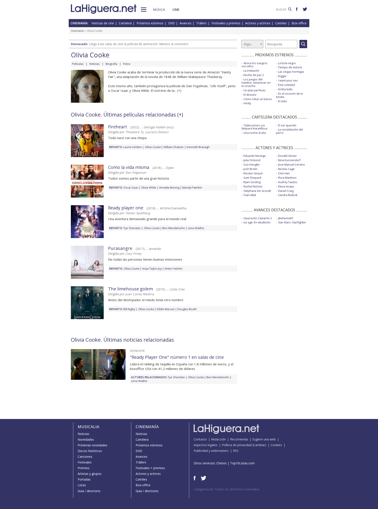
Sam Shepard (252, 178)
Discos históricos (90, 451)
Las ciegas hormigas (291, 72)
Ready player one (125, 208)
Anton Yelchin (173, 268)
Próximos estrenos (149, 23)
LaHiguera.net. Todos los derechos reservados (227, 489)
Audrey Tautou (287, 182)
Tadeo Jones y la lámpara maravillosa (254, 127)
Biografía (111, 64)
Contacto (200, 439)
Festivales (85, 462)
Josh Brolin (250, 169)
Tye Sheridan (132, 228)
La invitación (251, 70)
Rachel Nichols (252, 186)
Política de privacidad (237, 445)
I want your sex (288, 80)
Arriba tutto (285, 89)
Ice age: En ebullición (257, 222)
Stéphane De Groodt (257, 191)
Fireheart (117, 127)
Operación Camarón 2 (257, 218)
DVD (171, 23)
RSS (235, 451)
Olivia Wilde (148, 187)
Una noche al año (254, 133)
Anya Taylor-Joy (152, 268)
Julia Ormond (251, 160)
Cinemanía (77, 31)
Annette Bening (169, 187)
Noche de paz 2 (253, 75)
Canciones (85, 456)
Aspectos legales (205, 445)
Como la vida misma (128, 167)
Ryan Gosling (252, 182)
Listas (82, 485)
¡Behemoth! (285, 218)
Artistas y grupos (90, 474)
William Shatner (173, 147)
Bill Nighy (129, 309)
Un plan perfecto (254, 90)
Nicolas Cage (286, 169)
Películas (78, 64)
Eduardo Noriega (254, 156)
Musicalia (88, 426)
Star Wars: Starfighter (292, 222)
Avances (185, 23)
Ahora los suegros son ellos (255, 64)
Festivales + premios (150, 468)
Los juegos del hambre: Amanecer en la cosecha (256, 82)
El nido (282, 101)
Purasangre (120, 248)
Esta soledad (286, 85)
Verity (247, 103)
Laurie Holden (132, 147)
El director (250, 95)
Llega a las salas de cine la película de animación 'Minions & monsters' (139, 44)
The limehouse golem (130, 289)
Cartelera (125, 23)
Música (159, 9)
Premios (83, 468)
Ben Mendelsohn (173, 228)
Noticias (94, 64)
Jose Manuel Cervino (291, 164)
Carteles (281, 23)
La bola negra (287, 63)
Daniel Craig (286, 191)
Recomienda (239, 439)
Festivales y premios (226, 23)
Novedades (86, 439)
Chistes (221, 463)
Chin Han (284, 173)
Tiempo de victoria (290, 67)
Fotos (126, 64)
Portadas (84, 479)
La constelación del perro (289, 131)
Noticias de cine (102, 23)
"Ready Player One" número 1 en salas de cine (177, 357)
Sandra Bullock (288, 195)
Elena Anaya (286, 186)
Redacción (218, 439)
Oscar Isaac (130, 187)
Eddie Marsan (166, 309)
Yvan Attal (249, 195)
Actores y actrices (257, 23)
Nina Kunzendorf (289, 160)
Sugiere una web (264, 439)
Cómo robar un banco (257, 99)
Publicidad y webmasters (211, 451)
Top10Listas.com (242, 463)
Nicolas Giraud (252, 173)
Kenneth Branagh (198, 147)
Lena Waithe (196, 228)
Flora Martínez (287, 178)
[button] (143, 9)
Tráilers (201, 23)
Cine (175, 9)
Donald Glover (287, 156)
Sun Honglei (251, 164)
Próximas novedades (92, 445)
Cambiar (259, 445)
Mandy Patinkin (192, 187)
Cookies (276, 445)
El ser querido (287, 125)
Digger (282, 76)
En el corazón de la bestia (289, 95)
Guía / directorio (89, 491)
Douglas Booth (187, 309)
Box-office (299, 23)
